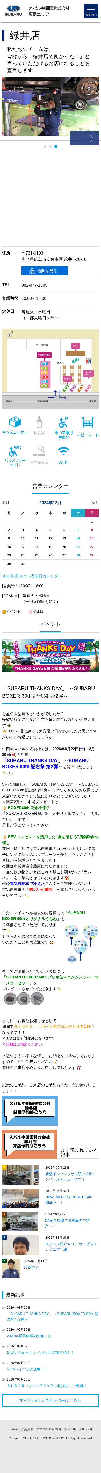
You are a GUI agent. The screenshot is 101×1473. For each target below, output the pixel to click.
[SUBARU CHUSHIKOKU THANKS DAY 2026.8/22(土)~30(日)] (50, 641)
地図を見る (47, 271)
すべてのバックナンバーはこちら (50, 1400)
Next (91, 138)
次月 (95, 503)
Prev (77, 138)
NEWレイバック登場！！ (27, 1369)
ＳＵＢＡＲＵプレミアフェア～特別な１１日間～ (46, 1386)
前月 (5, 503)
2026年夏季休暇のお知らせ (29, 1336)
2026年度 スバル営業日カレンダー (32, 576)
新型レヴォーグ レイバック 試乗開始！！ (40, 1352)
